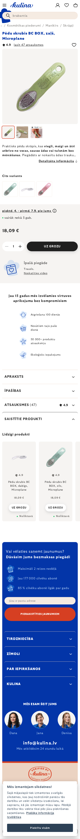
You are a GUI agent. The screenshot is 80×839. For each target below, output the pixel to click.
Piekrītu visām (40, 827)
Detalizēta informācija (56, 161)
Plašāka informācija (40, 812)
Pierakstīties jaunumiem (39, 614)
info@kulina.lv (40, 743)
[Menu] (4, 5)
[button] (19, 506)
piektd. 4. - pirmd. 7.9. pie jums (27, 210)
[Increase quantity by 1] (20, 246)
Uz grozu (52, 246)
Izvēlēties (14, 817)
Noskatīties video (35, 273)
